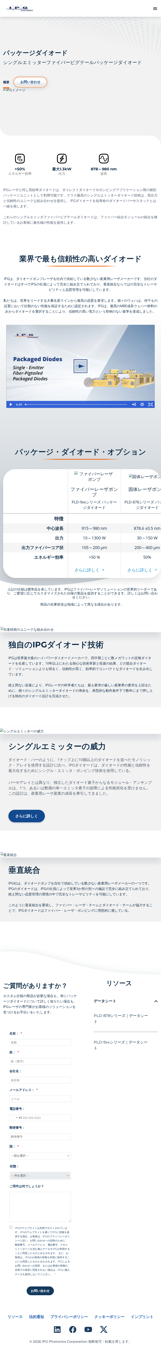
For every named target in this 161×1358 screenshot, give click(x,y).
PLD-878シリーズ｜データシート (121, 1018)
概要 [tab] (6, 82)
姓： (12, 1052)
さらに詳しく (87, 570)
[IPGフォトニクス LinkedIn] (57, 1329)
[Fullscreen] (150, 404)
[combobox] (16, 1118)
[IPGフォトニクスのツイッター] (104, 1329)
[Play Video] (10, 404)
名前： (14, 1033)
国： (12, 1146)
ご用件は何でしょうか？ (26, 1186)
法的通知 (36, 1316)
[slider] (76, 404)
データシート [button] (105, 1001)
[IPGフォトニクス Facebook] (73, 1329)
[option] (80, 366)
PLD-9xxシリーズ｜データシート (121, 1045)
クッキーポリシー (109, 1316)
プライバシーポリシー (69, 1316)
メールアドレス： (22, 1090)
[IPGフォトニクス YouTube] (88, 1329)
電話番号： (17, 1109)
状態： (14, 1166)
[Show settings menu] (142, 404)
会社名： (15, 1071)
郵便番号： (17, 1128)
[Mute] (134, 404)
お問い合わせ (30, 82)
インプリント (142, 1316)
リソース (15, 1316)
